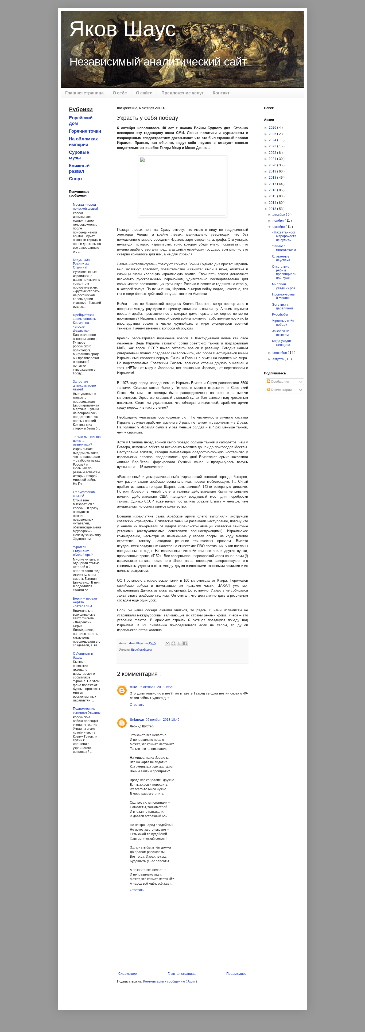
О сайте (144, 93)
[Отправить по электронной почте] (167, 643)
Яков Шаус (122, 29)
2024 (273, 140)
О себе (120, 93)
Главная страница (84, 93)
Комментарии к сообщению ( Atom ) (170, 981)
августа (279, 359)
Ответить (137, 705)
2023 (273, 146)
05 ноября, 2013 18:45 (163, 720)
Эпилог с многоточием (284, 248)
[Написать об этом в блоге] (173, 643)
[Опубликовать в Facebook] (185, 643)
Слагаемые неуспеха (281, 258)
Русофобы (280, 314)
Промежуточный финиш (283, 296)
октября (279, 227)
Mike (133, 687)
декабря (279, 214)
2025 (273, 134)
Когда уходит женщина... (282, 343)
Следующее (127, 974)
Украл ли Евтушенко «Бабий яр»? (83, 551)
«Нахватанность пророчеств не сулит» (284, 236)
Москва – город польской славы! (85, 206)
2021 (273, 159)
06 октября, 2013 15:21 (156, 687)
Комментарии (281, 390)
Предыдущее (236, 974)
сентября (280, 353)
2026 (273, 127)
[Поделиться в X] (179, 643)
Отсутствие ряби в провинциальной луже (284, 272)
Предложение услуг (182, 93)
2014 (273, 203)
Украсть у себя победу (283, 323)
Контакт (221, 93)
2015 (273, 196)
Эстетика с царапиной (282, 306)
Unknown (137, 720)
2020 (273, 165)
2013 (273, 209)
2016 (273, 190)
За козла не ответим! (281, 333)
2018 (273, 177)
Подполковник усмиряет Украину (86, 710)
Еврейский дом (141, 649)
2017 (273, 184)
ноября (279, 220)
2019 (273, 171)
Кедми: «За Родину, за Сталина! (81, 264)
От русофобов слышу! (84, 494)
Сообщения (279, 381)
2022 (273, 153)
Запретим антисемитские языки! (84, 385)
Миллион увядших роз (283, 286)
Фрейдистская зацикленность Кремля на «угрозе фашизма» (84, 322)
